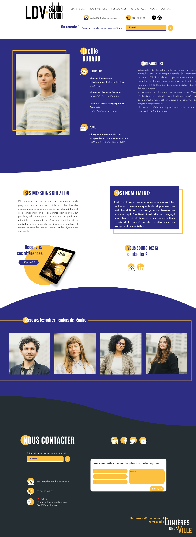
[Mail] (131, 267)
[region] (29, 354)
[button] (98, 7)
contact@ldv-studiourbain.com (53, 482)
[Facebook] (124, 440)
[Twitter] (133, 440)
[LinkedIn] (140, 267)
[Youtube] (143, 440)
